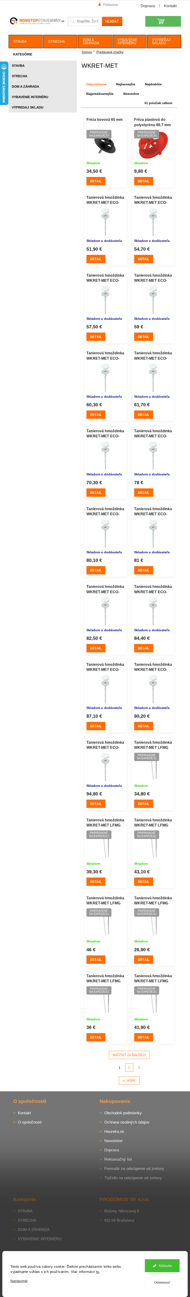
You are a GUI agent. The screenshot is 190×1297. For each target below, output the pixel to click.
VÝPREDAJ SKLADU (27, 107)
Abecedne (131, 94)
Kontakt (170, 6)
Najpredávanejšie (100, 94)
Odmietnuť (162, 1282)
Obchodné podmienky (123, 1113)
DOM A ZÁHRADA (25, 86)
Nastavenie (19, 1281)
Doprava (148, 6)
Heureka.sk (114, 1131)
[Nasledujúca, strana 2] (129, 1067)
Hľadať (112, 21)
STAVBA (18, 65)
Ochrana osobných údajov (126, 1122)
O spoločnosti (30, 1122)
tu (97, 1272)
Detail (96, 181)
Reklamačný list (118, 1159)
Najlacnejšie (125, 84)
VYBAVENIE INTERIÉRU (30, 97)
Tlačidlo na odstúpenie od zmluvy (133, 1178)
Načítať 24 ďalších (129, 1055)
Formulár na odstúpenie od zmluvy (134, 1168)
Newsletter (113, 1141)
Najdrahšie (153, 84)
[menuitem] (26, 41)
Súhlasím (165, 1266)
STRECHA (19, 76)
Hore (131, 1080)
